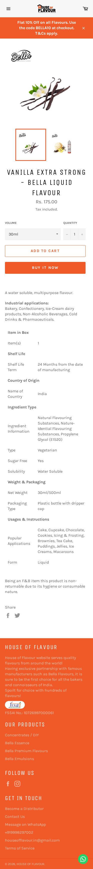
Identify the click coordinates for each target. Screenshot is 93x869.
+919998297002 (19, 832)
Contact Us (15, 816)
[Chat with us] (83, 859)
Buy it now (45, 267)
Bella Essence (17, 743)
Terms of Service (19, 848)
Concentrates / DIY (22, 735)
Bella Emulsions (19, 758)
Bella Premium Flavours (26, 750)
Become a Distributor (24, 808)
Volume (11, 223)
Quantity (70, 223)
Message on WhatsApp (25, 824)
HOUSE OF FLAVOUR (30, 864)
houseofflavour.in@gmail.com (32, 840)
